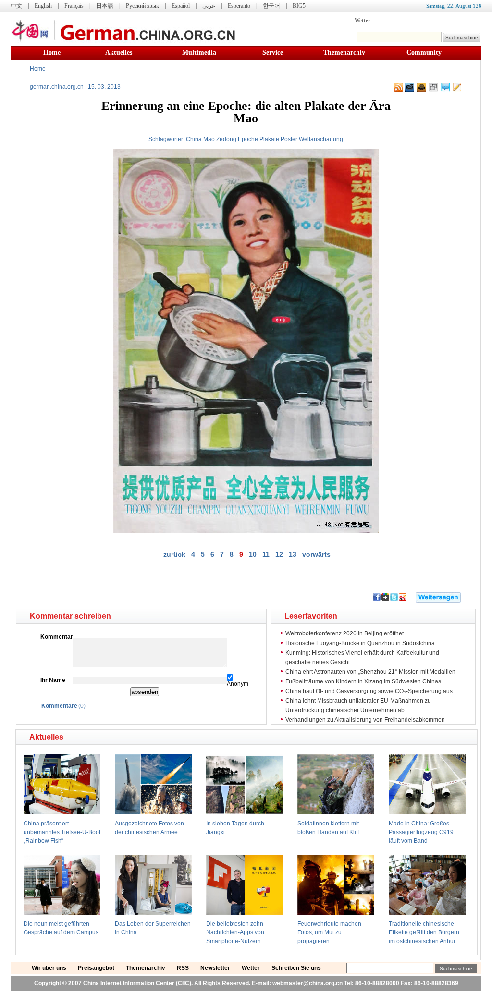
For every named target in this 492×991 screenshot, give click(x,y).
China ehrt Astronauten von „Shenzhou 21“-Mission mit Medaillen (370, 672)
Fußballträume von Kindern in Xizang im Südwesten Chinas (363, 681)
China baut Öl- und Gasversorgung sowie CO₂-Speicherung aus (369, 691)
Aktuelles (118, 52)
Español (181, 5)
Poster (289, 139)
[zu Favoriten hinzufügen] (433, 89)
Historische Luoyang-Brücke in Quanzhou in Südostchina (360, 643)
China (194, 139)
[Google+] (385, 599)
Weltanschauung (321, 139)
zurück (174, 554)
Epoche (248, 139)
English (43, 5)
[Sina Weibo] (402, 599)
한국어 (271, 5)
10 (253, 554)
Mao (209, 139)
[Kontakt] (457, 89)
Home (52, 52)
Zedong (226, 139)
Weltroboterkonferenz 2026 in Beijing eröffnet (344, 633)
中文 (16, 5)
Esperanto (239, 5)
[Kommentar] (445, 89)
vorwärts (316, 554)
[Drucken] (421, 89)
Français (74, 5)
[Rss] (398, 89)
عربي (208, 5)
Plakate (269, 139)
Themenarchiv (344, 52)
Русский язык (142, 5)
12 (279, 554)
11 (266, 554)
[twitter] (394, 599)
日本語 (104, 5)
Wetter (362, 20)
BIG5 (299, 5)
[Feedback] (409, 89)
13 (292, 554)
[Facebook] (377, 599)
